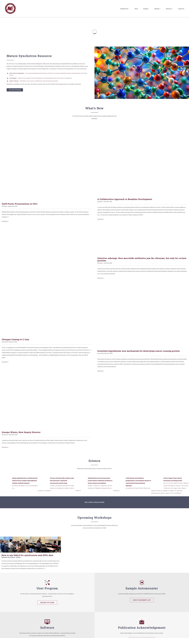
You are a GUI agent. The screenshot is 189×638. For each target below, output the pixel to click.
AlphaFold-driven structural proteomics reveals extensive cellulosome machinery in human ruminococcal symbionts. (100, 480)
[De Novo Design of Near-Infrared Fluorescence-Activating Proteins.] (156, 478)
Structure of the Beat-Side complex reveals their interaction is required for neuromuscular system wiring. (62, 480)
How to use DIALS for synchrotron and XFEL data (27, 555)
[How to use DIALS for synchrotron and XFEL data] (30, 545)
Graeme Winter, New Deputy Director (47, 402)
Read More (5, 221)
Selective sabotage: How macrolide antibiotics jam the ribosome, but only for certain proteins (142, 240)
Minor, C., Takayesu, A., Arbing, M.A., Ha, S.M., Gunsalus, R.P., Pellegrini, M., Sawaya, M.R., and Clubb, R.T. (94, 488)
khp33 (5, 206)
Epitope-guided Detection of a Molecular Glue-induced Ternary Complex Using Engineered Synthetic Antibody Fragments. (25, 480)
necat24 (6, 342)
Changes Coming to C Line (47, 310)
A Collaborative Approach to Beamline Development (142, 161)
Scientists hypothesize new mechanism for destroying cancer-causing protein (142, 315)
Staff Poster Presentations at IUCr (47, 163)
